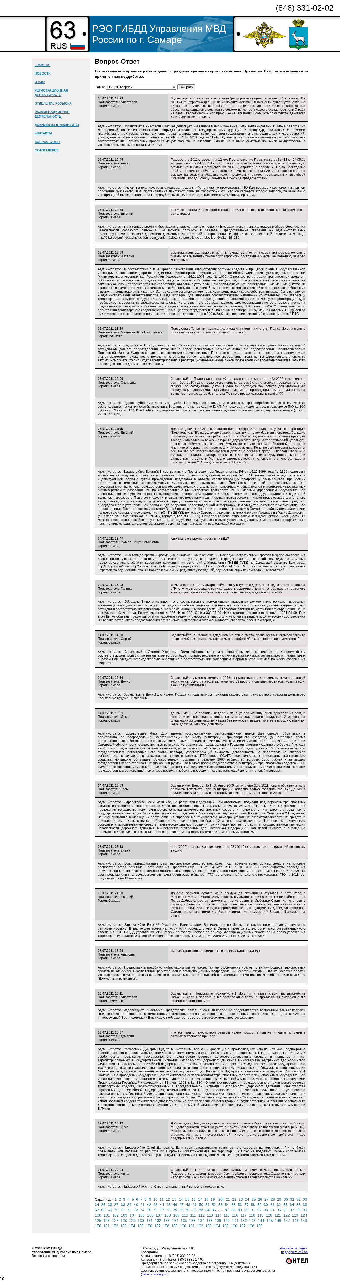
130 (141, 1220)
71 (123, 1210)
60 (266, 1204)
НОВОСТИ (43, 73)
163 (208, 1226)
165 (225, 1226)
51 (207, 1204)
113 (210, 1215)
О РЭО (40, 82)
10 (155, 1199)
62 (279, 1204)
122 (286, 1215)
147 (287, 1220)
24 (247, 1199)
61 (272, 1204)
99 (305, 1210)
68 (103, 1210)
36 (110, 1204)
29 (279, 1199)
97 (292, 1210)
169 (259, 1226)
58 (253, 1204)
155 (140, 1226)
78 (168, 1210)
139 (218, 1220)
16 (194, 1199)
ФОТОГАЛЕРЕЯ (47, 150)
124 (304, 1215)
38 (123, 1204)
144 (261, 1220)
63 (285, 1204)
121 (278, 1215)
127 (115, 1220)
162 (200, 1226)
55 (233, 1204)
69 (110, 1210)
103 (124, 1215)
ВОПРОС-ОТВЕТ (47, 142)
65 (298, 1204)
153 (123, 1226)
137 (201, 1220)
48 (188, 1204)
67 (97, 1210)
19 (213, 1199)
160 (183, 1226)
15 (187, 1199)
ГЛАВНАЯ (42, 65)
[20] (220, 1199)
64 (292, 1204)
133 (166, 1220)
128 (124, 1220)
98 (298, 1210)
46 (175, 1204)
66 (305, 1204)
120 (269, 1215)
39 (129, 1204)
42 (149, 1204)
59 (259, 1204)
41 (142, 1204)
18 (206, 1199)
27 (266, 1199)
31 (292, 1199)
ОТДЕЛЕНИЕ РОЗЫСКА (53, 103)
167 (242, 1226)
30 (286, 1199)
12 (168, 1199)
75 (149, 1210)
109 (176, 1215)
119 (260, 1215)
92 (259, 1210)
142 (244, 1220)
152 (115, 1226)
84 (207, 1210)
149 (304, 1220)
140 (226, 1220)
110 (185, 1215)
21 (228, 1199)
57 (246, 1204)
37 (116, 1204)
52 (214, 1204)
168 (251, 1226)
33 (305, 1199)
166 (234, 1226)
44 (162, 1204)
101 (107, 1215)
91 (253, 1210)
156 (149, 1226)
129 (132, 1220)
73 (136, 1210)
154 (132, 1226)
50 (201, 1204)
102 (115, 1215)
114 (218, 1215)
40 (136, 1204)
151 (106, 1226)
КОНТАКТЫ (43, 133)
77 (162, 1210)
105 (141, 1215)
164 (217, 1226)
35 (103, 1204)
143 (252, 1220)
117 (244, 1215)
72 (129, 1210)
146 (278, 1220)
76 (155, 1210)
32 (298, 1199)
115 (227, 1215)
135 (184, 1220)
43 (155, 1204)
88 (233, 1210)
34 (97, 1204)
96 (285, 1210)
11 (162, 1199)
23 (241, 1199)
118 (252, 1215)
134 (175, 1220)
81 (188, 1210)
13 (174, 1199)
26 (260, 1199)
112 (201, 1215)
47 (181, 1204)
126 (106, 1220)
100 (98, 1215)
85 (214, 1210)
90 (246, 1210)
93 (266, 1210)
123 (295, 1215)
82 (194, 1210)
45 (168, 1204)
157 (157, 1226)
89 (240, 1210)
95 (279, 1210)
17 (200, 1199)
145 (269, 1220)
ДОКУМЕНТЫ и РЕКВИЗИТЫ (57, 125)
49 (194, 1204)
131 (149, 1220)
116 (235, 1215)
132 (158, 1220)
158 (166, 1226)
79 (175, 1210)
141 (235, 1220)
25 (254, 1199)
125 (98, 1220)
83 (201, 1210)
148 (295, 1220)
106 (150, 1215)
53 (220, 1204)
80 (181, 1210)
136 (192, 1220)
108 (167, 1215)
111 (193, 1215)
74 (142, 1210)
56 (240, 1204)
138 (209, 1220)
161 (191, 1226)
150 (98, 1226)
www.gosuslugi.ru (154, 1274)
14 (181, 1199)
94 (272, 1210)
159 (174, 1226)
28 (273, 1199)
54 (227, 1204)
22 (234, 1199)
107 (159, 1215)
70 (116, 1210)
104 (133, 1215)
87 (227, 1210)
